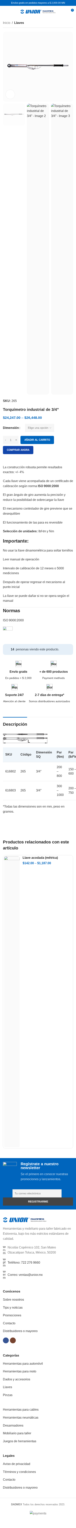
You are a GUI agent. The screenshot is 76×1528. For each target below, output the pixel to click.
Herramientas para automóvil (23, 1363)
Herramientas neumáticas (20, 1417)
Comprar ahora (18, 449)
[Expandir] (10, 94)
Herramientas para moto (19, 1371)
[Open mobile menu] (4, 12)
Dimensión (11, 427)
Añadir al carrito (37, 439)
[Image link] (25, 1219)
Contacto (9, 1323)
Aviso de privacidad (16, 1464)
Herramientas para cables (21, 1409)
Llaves (19, 22)
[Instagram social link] (13, 1340)
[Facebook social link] (6, 1340)
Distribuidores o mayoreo (20, 1331)
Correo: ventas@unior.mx (25, 1274)
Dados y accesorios (16, 1379)
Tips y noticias (13, 1307)
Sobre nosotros (13, 1299)
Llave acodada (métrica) (40, 857)
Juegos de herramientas (19, 1441)
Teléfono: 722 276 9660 (24, 1262)
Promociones (12, 1315)
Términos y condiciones (19, 1471)
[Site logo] (38, 11)
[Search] (63, 12)
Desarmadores (13, 1425)
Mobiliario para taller (17, 1433)
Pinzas (7, 1395)
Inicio (6, 22)
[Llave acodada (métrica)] (12, 1001)
